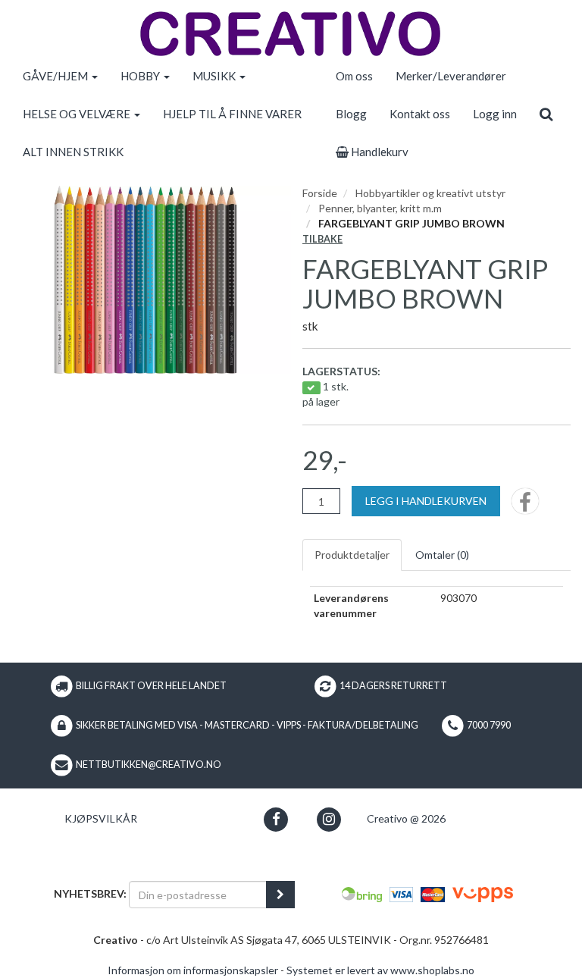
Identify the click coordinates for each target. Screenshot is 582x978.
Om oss (354, 76)
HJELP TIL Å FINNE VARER (232, 114)
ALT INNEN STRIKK (73, 151)
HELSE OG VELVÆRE (78, 114)
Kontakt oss (420, 114)
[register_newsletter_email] (280, 894)
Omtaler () (442, 554)
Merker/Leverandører (451, 76)
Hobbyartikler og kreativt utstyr (430, 193)
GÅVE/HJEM (56, 76)
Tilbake (322, 239)
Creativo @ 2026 (406, 818)
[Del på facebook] (525, 506)
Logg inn (495, 114)
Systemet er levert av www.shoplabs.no (380, 970)
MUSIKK (215, 76)
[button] (276, 819)
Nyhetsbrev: (90, 893)
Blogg (351, 114)
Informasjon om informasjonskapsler (193, 970)
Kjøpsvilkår (100, 818)
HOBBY (141, 76)
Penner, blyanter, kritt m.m (380, 208)
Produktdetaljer (352, 554)
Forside (319, 193)
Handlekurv (378, 151)
